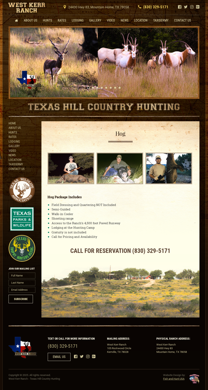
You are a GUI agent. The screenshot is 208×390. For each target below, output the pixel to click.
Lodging (77, 20)
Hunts (47, 20)
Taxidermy (160, 20)
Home (12, 123)
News (124, 20)
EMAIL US (59, 357)
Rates (62, 20)
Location (140, 20)
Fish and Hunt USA (173, 378)
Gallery (95, 20)
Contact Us (182, 20)
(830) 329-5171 (155, 6)
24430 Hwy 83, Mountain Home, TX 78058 (98, 7)
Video (111, 20)
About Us (30, 20)
